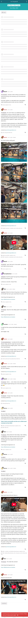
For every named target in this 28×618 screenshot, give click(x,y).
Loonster (5, 94)
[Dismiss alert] (17, 615)
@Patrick (3, 276)
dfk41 (4, 411)
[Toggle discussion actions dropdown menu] (26, 1)
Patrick (4, 264)
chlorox (4, 435)
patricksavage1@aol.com (11, 130)
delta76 (4, 112)
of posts (13, 1)
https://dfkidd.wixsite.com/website (8, 299)
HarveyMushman (7, 342)
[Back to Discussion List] (1, 1)
